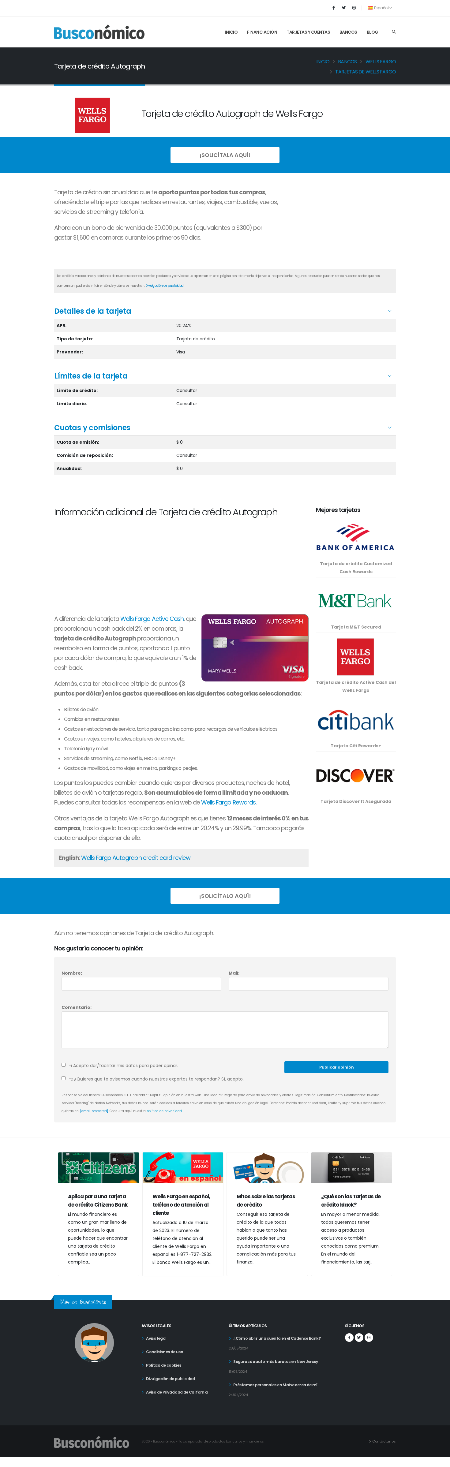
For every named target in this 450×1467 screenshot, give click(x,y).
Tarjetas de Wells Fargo (365, 71)
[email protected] (94, 1111)
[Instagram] (369, 1337)
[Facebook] (333, 8)
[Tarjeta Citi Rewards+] (355, 720)
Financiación (262, 32)
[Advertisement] (341, 226)
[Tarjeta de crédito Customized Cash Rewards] (355, 537)
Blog (372, 32)
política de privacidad (164, 1111)
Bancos (348, 32)
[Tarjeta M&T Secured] (355, 601)
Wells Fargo (381, 61)
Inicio (231, 32)
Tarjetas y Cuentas (308, 32)
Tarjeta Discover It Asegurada (356, 801)
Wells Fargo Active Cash (152, 619)
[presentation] (62, 1218)
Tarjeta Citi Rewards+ (356, 746)
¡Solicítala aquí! (225, 155)
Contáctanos (384, 1441)
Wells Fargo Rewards (228, 802)
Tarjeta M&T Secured (356, 627)
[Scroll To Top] (439, 1460)
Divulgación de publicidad (164, 285)
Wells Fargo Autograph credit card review (136, 858)
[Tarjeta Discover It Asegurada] (355, 775)
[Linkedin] (354, 8)
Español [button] (381, 7)
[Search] (394, 32)
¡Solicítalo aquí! (225, 896)
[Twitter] (343, 8)
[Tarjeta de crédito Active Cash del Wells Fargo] (355, 656)
